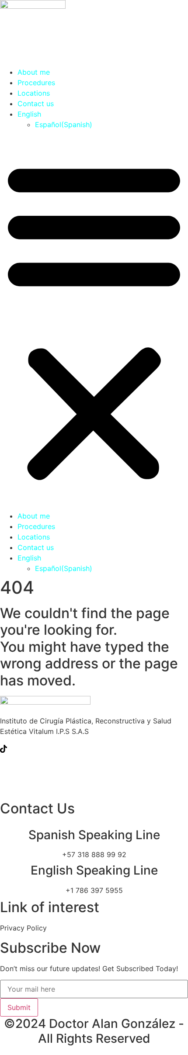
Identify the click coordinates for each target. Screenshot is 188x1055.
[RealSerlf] (94, 786)
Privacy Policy (23, 928)
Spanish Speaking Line (94, 834)
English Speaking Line (94, 870)
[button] (94, 320)
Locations (33, 93)
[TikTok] (94, 748)
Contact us (35, 103)
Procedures (36, 82)
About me (33, 72)
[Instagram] (94, 767)
